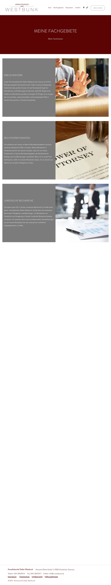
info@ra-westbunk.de (56, 574)
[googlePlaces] (84, 7)
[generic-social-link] (87, 7)
